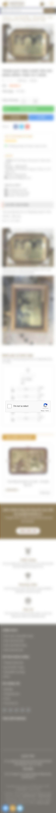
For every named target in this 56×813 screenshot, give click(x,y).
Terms (47, 410)
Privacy (42, 410)
